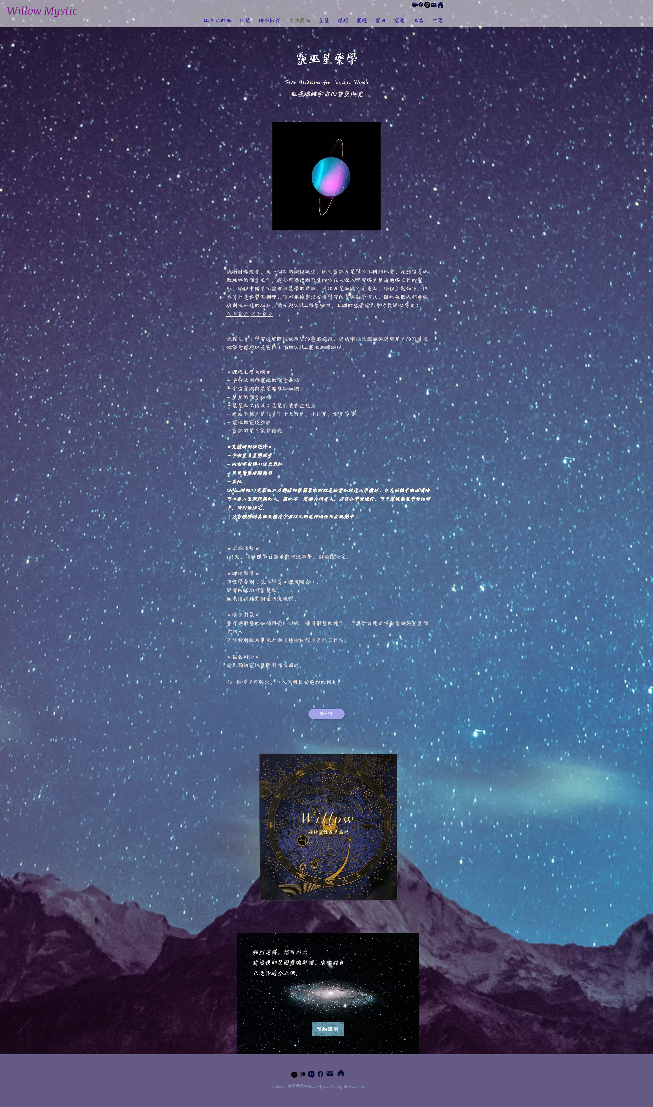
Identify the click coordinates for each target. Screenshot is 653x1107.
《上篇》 (237, 314)
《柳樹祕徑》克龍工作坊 (313, 640)
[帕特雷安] (303, 1075)
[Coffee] (414, 4)
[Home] (440, 5)
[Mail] (433, 5)
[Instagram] (427, 5)
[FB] (421, 4)
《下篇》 (261, 314)
